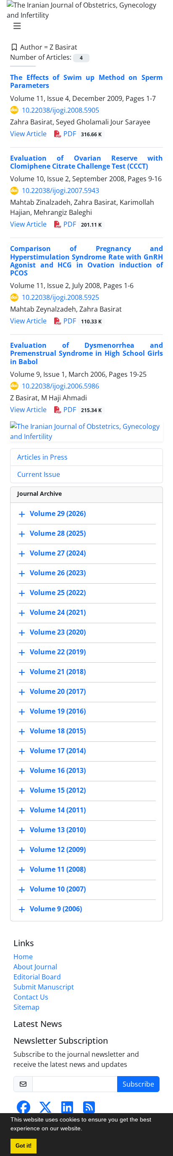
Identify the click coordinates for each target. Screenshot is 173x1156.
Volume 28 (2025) (58, 533)
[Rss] (89, 1109)
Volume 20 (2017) (58, 691)
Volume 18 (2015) (58, 730)
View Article (28, 133)
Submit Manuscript (43, 987)
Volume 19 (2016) (58, 711)
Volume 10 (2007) (58, 889)
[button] (85, 1129)
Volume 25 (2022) (58, 592)
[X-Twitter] (45, 1109)
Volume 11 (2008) (58, 869)
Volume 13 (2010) (58, 829)
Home (23, 956)
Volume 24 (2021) (58, 612)
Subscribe (138, 1084)
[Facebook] (23, 1109)
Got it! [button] (23, 1146)
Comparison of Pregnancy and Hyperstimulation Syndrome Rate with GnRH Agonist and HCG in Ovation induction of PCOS (86, 261)
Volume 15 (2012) (58, 790)
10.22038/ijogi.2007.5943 (60, 190)
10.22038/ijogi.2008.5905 (60, 110)
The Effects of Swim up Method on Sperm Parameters (86, 81)
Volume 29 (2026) (58, 513)
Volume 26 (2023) (58, 572)
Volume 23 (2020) (58, 632)
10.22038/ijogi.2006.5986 (60, 386)
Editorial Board (37, 976)
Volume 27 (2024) (58, 553)
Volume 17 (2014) (58, 750)
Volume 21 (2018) (58, 671)
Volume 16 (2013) (58, 770)
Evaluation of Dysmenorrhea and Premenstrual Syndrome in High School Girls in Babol (86, 353)
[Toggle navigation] (84, 26)
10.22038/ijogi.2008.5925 (60, 297)
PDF (82, 133)
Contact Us (30, 997)
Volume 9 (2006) (56, 908)
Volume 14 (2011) (58, 810)
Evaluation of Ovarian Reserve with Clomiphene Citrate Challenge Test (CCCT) (86, 162)
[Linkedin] (67, 1109)
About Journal (35, 966)
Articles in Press (42, 457)
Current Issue (38, 474)
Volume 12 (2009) (58, 849)
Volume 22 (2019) (58, 651)
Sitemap (26, 1007)
